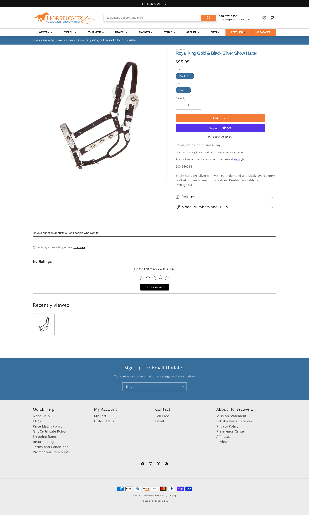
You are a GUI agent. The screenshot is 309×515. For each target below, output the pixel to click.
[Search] (208, 18)
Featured (237, 32)
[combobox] (160, 17)
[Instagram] (150, 464)
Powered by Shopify (165, 495)
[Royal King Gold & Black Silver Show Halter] (44, 324)
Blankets (144, 32)
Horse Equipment (53, 40)
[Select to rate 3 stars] (154, 277)
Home (36, 40)
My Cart (100, 416)
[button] (226, 197)
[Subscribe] (183, 386)
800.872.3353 (228, 16)
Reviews (222, 442)
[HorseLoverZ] (64, 17)
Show (81, 40)
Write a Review (154, 287)
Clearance (263, 32)
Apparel (191, 32)
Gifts (214, 32)
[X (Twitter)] (158, 464)
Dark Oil (184, 76)
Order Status (104, 421)
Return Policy (43, 442)
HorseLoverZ (147, 495)
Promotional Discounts (51, 452)
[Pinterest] (166, 464)
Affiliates (223, 436)
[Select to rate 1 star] (141, 277)
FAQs (37, 421)
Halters (70, 40)
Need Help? (42, 416)
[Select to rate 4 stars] (160, 277)
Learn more (79, 247)
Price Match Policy (47, 426)
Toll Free (162, 416)
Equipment (94, 32)
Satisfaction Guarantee (234, 421)
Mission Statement (231, 416)
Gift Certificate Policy (50, 431)
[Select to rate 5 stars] (167, 277)
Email (159, 421)
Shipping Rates (45, 436)
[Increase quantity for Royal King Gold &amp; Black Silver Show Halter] (197, 105)
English (68, 32)
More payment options (220, 136)
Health (119, 32)
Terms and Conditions (50, 447)
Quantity (181, 98)
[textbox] (154, 239)
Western (44, 32)
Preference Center (230, 431)
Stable (168, 32)
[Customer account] (264, 18)
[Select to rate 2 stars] (148, 277)
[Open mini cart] (272, 18)
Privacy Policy (227, 426)
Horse (183, 90)
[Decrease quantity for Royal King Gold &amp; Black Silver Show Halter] (180, 105)
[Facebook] (143, 464)
